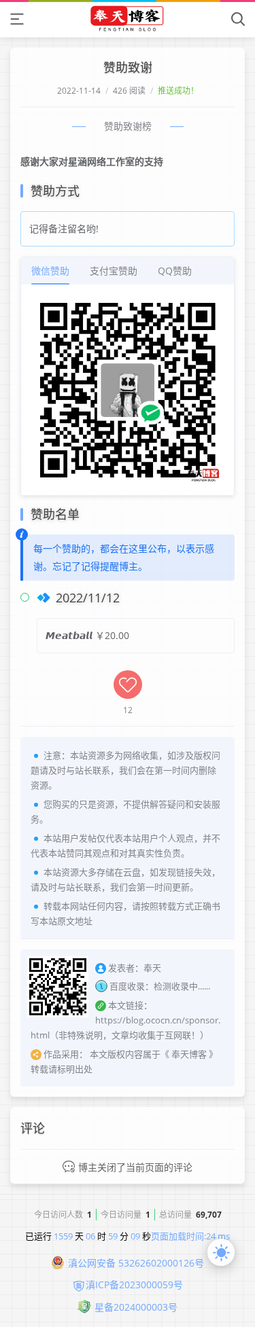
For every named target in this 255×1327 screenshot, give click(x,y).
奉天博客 (189, 1054)
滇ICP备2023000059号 (134, 1284)
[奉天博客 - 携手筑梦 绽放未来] (127, 18)
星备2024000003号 (136, 1307)
